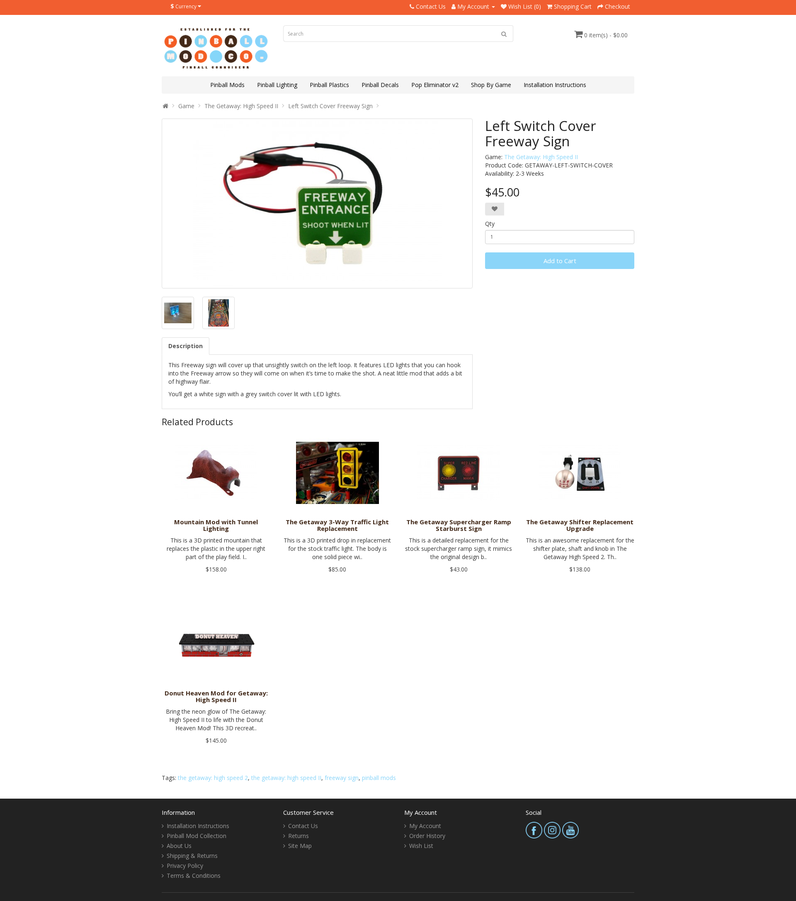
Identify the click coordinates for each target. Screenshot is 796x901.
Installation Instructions (555, 85)
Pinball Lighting (277, 85)
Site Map (300, 846)
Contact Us (303, 826)
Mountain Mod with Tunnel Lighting (216, 525)
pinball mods (379, 778)
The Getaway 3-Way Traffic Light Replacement (337, 525)
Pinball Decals (380, 85)
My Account (425, 826)
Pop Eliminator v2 (435, 85)
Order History (427, 836)
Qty (490, 224)
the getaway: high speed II (286, 778)
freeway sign (342, 778)
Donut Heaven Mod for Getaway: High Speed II (216, 696)
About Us (179, 846)
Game (186, 106)
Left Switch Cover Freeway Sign (330, 106)
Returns (298, 836)
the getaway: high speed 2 (213, 778)
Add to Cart (560, 261)
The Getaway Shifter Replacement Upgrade (579, 525)
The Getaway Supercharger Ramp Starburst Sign (458, 525)
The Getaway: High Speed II (241, 106)
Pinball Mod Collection (196, 836)
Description (185, 346)
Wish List (421, 846)
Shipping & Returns (192, 856)
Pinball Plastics (329, 85)
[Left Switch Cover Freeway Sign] (317, 203)
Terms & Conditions (194, 875)
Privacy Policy (185, 866)
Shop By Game (491, 85)
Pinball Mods (227, 85)
